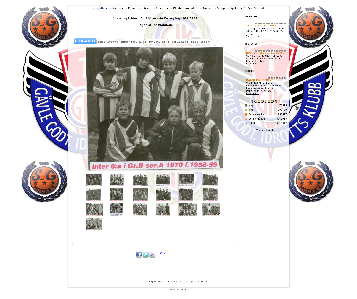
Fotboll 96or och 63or (262, 95)
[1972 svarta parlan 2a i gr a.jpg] (94, 224)
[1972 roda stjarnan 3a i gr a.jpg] (211, 209)
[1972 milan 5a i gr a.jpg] (187, 209)
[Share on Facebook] (139, 257)
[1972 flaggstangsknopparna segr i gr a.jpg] (116, 209)
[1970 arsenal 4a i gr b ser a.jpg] (116, 180)
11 (282, 23)
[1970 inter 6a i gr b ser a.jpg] (116, 195)
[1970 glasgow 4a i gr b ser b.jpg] (210, 180)
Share (161, 253)
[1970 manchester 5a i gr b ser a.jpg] (163, 195)
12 (285, 23)
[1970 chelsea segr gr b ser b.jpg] (163, 180)
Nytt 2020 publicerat (261, 25)
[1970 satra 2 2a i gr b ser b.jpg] (210, 195)
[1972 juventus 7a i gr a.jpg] (162, 209)
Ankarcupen (255, 55)
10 (280, 23)
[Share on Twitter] (146, 257)
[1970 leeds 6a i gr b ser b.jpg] (140, 195)
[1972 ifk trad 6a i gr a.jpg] (140, 209)
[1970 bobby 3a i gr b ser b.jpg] (140, 180)
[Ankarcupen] (265, 69)
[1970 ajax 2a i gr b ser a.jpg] (94, 180)
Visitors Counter (265, 143)
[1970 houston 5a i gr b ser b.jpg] (94, 195)
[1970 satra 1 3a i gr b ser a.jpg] (186, 195)
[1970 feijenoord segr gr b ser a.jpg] (186, 180)
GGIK (183, 289)
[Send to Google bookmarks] (152, 257)
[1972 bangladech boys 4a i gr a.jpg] (95, 209)
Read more (252, 39)
